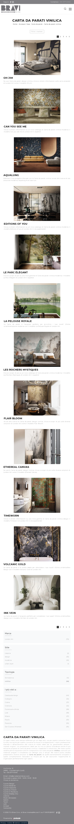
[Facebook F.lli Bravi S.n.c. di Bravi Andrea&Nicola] (11, 2)
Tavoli (5, 802)
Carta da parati (37, 24)
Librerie (6, 796)
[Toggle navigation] (70, 9)
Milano (37, 716)
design (37, 657)
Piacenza (37, 723)
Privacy (3, 823)
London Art (37, 639)
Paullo (37, 720)
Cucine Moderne (9, 786)
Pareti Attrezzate (9, 798)
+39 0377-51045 (65, 2)
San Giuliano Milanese (37, 727)
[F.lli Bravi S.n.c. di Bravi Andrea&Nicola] (10, 9)
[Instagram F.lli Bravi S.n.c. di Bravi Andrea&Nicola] (13, 2)
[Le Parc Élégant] (37, 252)
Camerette (7, 808)
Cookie (9, 823)
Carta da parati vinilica (52, 24)
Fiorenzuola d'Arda (37, 709)
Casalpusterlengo (37, 695)
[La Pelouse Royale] (37, 300)
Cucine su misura (9, 790)
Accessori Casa (24, 24)
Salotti (5, 800)
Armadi (6, 806)
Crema (37, 702)
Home (15, 24)
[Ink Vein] (37, 592)
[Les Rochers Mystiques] (37, 349)
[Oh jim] (37, 57)
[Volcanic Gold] (37, 543)
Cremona (37, 706)
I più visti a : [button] (11, 689)
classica (37, 653)
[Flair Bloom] (37, 398)
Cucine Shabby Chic (10, 794)
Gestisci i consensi (21, 823)
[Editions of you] (37, 203)
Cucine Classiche (9, 788)
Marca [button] (8, 633)
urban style (37, 664)
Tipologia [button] (9, 672)
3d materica (37, 678)
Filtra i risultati (37, 31)
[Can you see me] (37, 106)
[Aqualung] (37, 154)
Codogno (37, 699)
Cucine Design (8, 784)
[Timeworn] (37, 495)
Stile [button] (7, 647)
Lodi (37, 713)
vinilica (37, 681)
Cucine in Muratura (10, 792)
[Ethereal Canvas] (37, 446)
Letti (5, 804)
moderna (37, 660)
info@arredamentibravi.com (19, 776)
